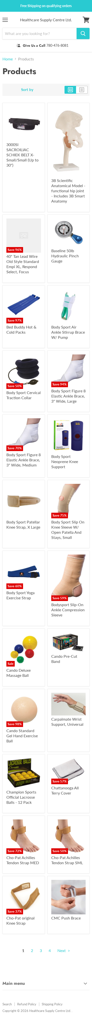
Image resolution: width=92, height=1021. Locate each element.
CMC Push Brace (66, 918)
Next (62, 950)
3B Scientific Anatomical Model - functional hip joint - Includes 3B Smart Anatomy (68, 190)
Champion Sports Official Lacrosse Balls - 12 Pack (21, 797)
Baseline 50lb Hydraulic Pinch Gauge (65, 255)
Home (7, 59)
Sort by (27, 90)
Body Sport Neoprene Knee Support (64, 461)
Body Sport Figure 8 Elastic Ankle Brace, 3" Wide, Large (68, 395)
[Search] (83, 33)
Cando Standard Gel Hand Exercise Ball (22, 735)
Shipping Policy (52, 1004)
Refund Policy (26, 1004)
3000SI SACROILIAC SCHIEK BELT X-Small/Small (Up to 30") (22, 154)
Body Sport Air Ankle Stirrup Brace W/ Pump (68, 332)
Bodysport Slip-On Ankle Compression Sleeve (68, 609)
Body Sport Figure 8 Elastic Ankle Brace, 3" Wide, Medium (23, 459)
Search (7, 1004)
